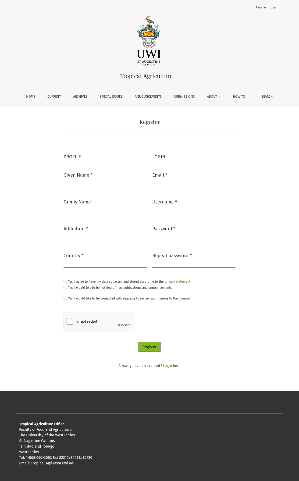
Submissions (184, 97)
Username (164, 202)
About (212, 97)
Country (74, 255)
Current (54, 97)
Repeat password (172, 255)
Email (159, 175)
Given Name (78, 175)
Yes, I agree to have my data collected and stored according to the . (129, 282)
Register (261, 7)
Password (163, 229)
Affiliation (76, 229)
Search (267, 97)
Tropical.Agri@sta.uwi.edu (53, 463)
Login (274, 7)
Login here (172, 365)
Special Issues (111, 97)
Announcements (148, 97)
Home (30, 97)
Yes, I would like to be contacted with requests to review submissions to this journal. (129, 298)
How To (239, 97)
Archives (80, 97)
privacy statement (177, 282)
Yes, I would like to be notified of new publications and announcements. (120, 288)
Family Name (77, 202)
